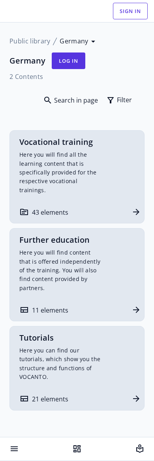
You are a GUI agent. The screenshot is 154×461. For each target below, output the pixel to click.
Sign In (130, 11)
